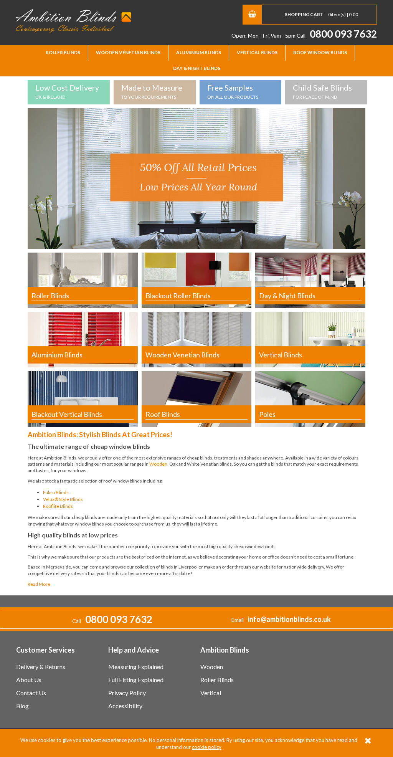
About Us (28, 679)
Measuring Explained (135, 666)
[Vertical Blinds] (310, 339)
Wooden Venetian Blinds (128, 52)
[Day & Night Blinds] (310, 280)
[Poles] (310, 398)
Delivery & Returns (40, 666)
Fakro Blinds (56, 492)
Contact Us (31, 692)
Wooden (158, 464)
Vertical (210, 692)
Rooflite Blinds (58, 506)
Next (373, 176)
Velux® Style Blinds (63, 499)
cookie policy (206, 747)
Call (337, 35)
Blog (22, 705)
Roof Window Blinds (320, 52)
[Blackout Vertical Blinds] (83, 398)
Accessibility (125, 705)
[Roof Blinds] (197, 398)
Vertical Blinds (257, 52)
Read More (39, 584)
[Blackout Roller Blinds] (197, 280)
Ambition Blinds (73, 21)
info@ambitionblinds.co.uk (289, 619)
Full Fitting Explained (135, 679)
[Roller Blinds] (83, 280)
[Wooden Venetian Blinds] (197, 339)
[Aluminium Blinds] (83, 339)
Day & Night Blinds (196, 68)
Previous (19, 176)
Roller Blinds (63, 52)
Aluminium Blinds (198, 52)
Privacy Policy (127, 692)
